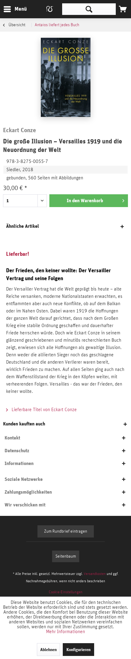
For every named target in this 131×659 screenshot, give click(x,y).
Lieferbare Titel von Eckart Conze (43, 409)
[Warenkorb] (122, 9)
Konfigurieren (78, 649)
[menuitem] (15, 9)
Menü (16, 9)
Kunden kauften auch (24, 424)
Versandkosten (95, 574)
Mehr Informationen (65, 631)
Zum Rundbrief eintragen (65, 531)
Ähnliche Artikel (22, 226)
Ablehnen (48, 649)
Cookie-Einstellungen (66, 592)
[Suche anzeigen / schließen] (89, 9)
